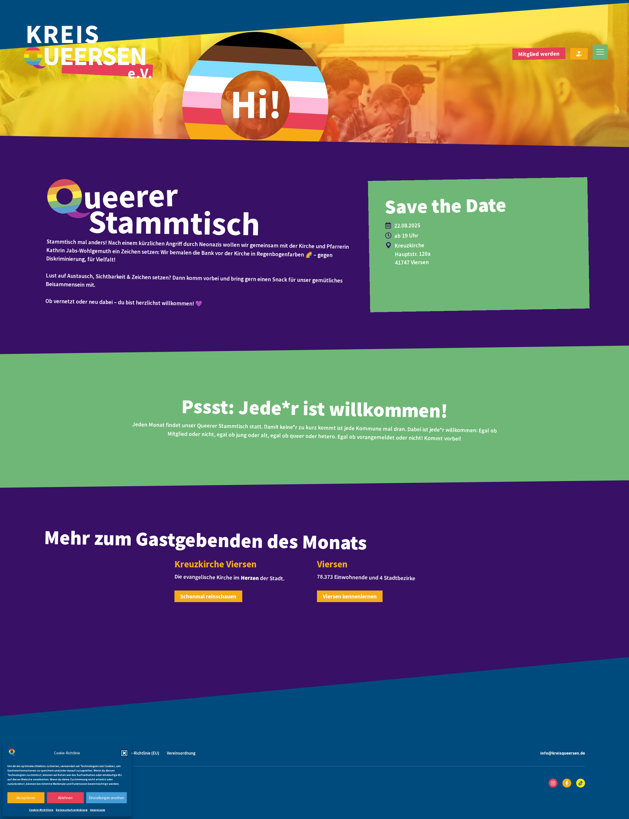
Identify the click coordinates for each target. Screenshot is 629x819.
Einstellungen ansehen (106, 797)
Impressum (97, 810)
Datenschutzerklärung (71, 810)
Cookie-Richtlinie (41, 810)
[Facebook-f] (566, 783)
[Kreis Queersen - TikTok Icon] (580, 783)
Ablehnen (65, 797)
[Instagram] (553, 783)
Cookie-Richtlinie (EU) (139, 753)
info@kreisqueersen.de (562, 753)
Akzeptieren (25, 797)
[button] (124, 753)
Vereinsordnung (181, 753)
